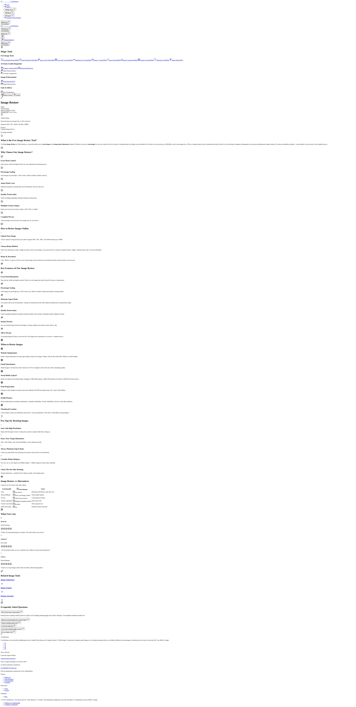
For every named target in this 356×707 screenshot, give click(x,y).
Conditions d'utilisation (11, 704)
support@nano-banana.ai (8, 658)
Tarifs (6, 688)
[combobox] (6, 21)
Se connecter (5, 24)
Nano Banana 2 (9, 679)
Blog (5, 696)
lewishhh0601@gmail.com (9, 668)
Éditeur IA (7, 677)
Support (6, 690)
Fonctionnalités (8, 681)
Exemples (7, 682)
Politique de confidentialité (12, 703)
